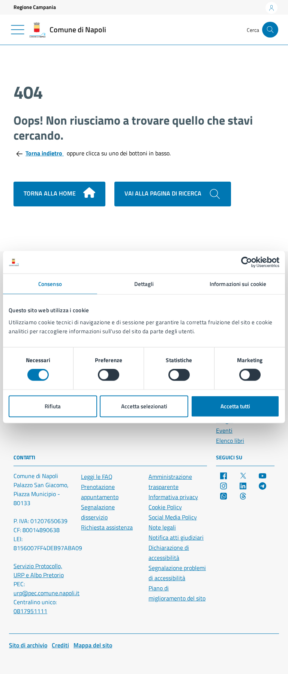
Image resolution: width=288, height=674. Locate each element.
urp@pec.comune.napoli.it (47, 592)
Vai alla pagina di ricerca (163, 193)
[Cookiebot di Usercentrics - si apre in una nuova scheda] (246, 262)
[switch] (108, 375)
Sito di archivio (28, 645)
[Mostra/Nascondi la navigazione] (18, 30)
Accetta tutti (235, 406)
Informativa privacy (173, 496)
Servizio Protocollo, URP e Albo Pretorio (39, 570)
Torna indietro (45, 153)
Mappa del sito (93, 645)
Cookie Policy (165, 507)
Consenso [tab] (50, 284)
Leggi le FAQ (96, 476)
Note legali (162, 527)
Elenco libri (230, 440)
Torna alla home (50, 193)
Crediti (60, 645)
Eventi (224, 430)
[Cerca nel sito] (270, 30)
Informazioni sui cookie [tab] (238, 284)
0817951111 (30, 610)
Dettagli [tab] (144, 284)
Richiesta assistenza (107, 527)
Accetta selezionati (144, 406)
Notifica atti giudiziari (176, 537)
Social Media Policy (172, 517)
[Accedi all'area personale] (272, 8)
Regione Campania (35, 7)
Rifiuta (53, 406)
